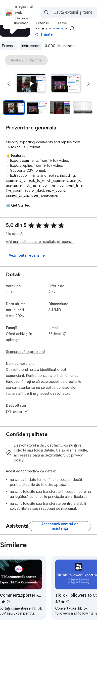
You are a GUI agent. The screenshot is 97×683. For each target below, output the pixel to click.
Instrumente (30, 46)
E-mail (18, 411)
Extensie (8, 46)
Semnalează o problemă (25, 351)
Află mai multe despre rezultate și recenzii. (40, 241)
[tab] (20, 23)
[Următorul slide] (88, 84)
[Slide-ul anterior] (9, 84)
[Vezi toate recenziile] (27, 255)
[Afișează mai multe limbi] (65, 334)
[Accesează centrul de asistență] (60, 526)
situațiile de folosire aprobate (45, 484)
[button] (31, 83)
